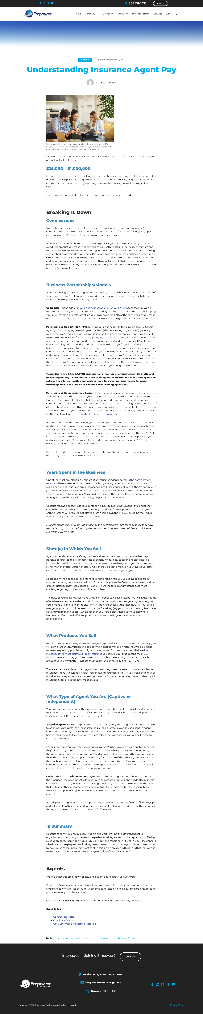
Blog (168, 13)
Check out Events (63, 920)
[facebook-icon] (37, 3)
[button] (176, 14)
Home (78, 13)
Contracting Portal (64, 916)
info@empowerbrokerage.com (103, 982)
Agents (121, 13)
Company (90, 13)
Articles (85, 59)
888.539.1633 (138, 3)
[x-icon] (49, 3)
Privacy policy (177, 1005)
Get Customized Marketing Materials (74, 923)
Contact (158, 13)
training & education (130, 938)
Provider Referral (140, 13)
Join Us (160, 3)
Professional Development (100, 938)
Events (106, 13)
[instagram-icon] (45, 3)
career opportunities (70, 938)
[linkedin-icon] (41, 3)
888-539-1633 (109, 991)
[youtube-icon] (53, 3)
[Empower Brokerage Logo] (39, 984)
